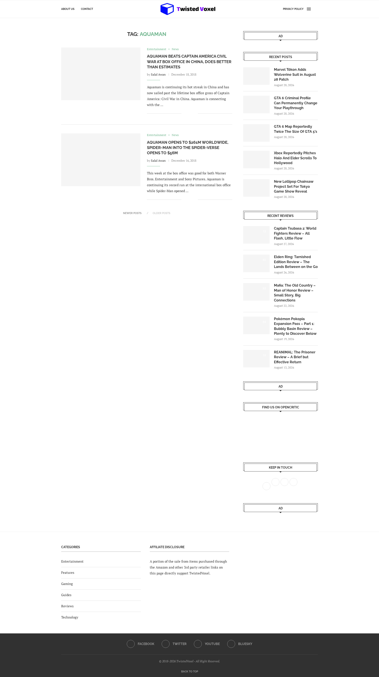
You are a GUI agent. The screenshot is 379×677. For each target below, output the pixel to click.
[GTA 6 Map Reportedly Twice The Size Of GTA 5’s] (256, 133)
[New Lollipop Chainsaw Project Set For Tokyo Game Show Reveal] (256, 188)
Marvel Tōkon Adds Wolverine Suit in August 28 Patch (295, 74)
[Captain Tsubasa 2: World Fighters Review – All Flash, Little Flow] (256, 235)
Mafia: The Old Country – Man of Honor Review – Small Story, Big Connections (295, 292)
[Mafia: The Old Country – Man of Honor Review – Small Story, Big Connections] (256, 292)
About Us (67, 9)
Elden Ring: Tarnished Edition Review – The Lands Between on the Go (296, 262)
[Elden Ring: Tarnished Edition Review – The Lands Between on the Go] (256, 263)
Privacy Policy (293, 9)
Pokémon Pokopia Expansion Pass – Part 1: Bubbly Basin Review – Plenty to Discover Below (295, 326)
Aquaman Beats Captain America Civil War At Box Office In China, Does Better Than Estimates (189, 61)
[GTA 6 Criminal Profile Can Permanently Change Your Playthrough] (256, 104)
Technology (69, 617)
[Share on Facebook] (188, 114)
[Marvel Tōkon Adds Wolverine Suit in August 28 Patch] (256, 76)
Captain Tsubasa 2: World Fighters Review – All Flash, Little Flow (295, 233)
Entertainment (72, 561)
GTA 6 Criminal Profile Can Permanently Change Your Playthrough (295, 103)
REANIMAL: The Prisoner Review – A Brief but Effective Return (294, 357)
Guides (66, 595)
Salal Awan (158, 74)
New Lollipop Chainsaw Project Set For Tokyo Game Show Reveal (293, 186)
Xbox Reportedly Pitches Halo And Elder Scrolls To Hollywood (295, 158)
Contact (87, 9)
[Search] (315, 9)
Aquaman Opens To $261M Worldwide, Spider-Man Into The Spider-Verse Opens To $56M (187, 147)
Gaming (67, 583)
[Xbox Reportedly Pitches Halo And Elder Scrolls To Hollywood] (256, 159)
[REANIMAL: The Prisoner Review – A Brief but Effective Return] (256, 358)
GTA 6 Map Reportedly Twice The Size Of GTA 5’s (295, 128)
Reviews (67, 606)
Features (67, 572)
